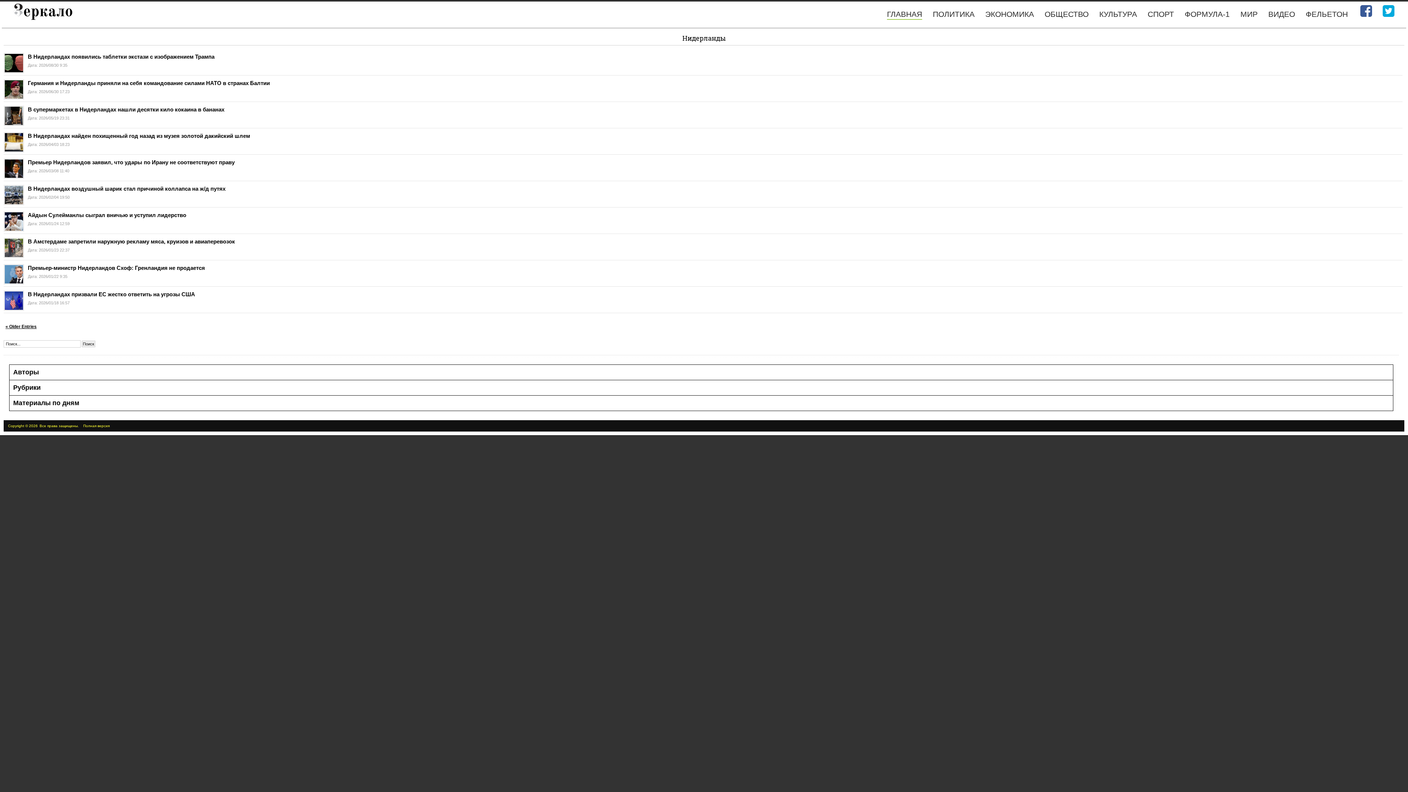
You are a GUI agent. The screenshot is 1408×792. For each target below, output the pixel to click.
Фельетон (1327, 14)
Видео (1281, 14)
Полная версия (96, 426)
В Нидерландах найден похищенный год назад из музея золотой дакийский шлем (139, 136)
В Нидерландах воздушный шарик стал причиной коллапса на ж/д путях (126, 189)
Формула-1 (1207, 14)
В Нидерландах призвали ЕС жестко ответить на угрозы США (111, 294)
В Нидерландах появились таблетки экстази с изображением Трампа (121, 57)
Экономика (1009, 14)
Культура (1118, 14)
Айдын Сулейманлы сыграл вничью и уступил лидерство (107, 215)
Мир (1249, 14)
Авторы (26, 372)
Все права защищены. (59, 426)
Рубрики (27, 387)
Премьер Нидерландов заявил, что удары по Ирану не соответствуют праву (131, 162)
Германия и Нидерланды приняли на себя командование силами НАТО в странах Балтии (149, 83)
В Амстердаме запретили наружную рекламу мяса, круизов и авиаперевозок (131, 241)
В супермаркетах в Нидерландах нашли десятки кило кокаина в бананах (126, 109)
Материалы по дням (46, 403)
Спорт (1161, 14)
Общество (1067, 14)
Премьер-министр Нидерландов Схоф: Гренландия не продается (116, 268)
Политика (954, 14)
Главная (904, 14)
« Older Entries (21, 326)
